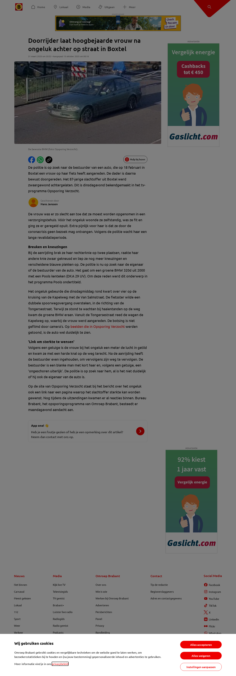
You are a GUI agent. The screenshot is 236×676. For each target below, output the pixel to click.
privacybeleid (60, 663)
